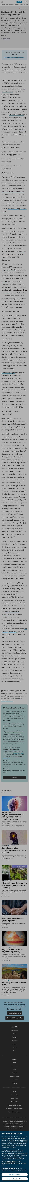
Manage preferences (8, 1168)
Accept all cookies (14, 1174)
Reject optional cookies (14, 1179)
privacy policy (11, 1161)
